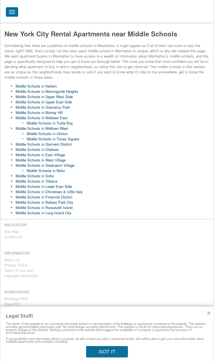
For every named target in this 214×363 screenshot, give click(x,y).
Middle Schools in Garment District (44, 144)
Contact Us (13, 236)
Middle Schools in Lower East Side (44, 186)
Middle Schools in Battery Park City (44, 202)
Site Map (11, 231)
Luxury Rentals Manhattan (175, 11)
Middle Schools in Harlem (36, 86)
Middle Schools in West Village (41, 160)
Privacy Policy (16, 265)
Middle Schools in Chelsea (37, 149)
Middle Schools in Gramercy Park (43, 107)
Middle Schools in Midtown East (41, 117)
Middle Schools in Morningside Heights (47, 91)
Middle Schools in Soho (35, 175)
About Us (12, 259)
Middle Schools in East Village (40, 154)
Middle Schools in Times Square (53, 138)
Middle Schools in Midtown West (42, 128)
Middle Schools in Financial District (44, 197)
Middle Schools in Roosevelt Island (44, 207)
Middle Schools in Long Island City (44, 212)
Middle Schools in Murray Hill (39, 112)
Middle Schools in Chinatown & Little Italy (49, 191)
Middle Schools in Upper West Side (44, 96)
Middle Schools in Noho (46, 170)
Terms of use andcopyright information (21, 273)
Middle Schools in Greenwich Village (45, 165)
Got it (107, 351)
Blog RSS (12, 304)
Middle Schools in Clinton (47, 133)
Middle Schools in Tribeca (36, 181)
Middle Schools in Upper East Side (44, 102)
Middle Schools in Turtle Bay (50, 123)
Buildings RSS (16, 298)
